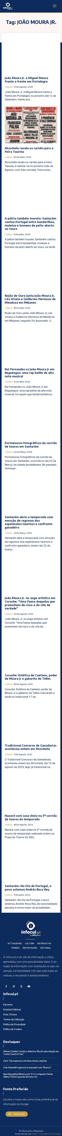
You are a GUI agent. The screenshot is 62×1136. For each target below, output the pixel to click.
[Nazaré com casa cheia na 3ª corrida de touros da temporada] (31, 792)
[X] (21, 987)
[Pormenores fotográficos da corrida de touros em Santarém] (31, 419)
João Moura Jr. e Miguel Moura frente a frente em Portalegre (26, 79)
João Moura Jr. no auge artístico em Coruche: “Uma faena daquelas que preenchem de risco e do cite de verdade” (30, 603)
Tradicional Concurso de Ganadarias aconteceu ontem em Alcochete (30, 747)
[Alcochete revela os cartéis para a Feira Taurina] (31, 124)
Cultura (8, 87)
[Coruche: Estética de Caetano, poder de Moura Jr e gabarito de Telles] (31, 651)
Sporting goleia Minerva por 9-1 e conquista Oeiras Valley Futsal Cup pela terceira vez (28, 1075)
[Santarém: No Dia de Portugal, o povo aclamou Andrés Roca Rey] (31, 862)
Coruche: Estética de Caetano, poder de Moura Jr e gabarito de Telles (31, 676)
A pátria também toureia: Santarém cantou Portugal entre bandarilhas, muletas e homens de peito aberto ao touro (30, 223)
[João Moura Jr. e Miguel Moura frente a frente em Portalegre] (31, 54)
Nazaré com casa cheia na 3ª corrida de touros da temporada (31, 817)
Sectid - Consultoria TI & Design (46, 1133)
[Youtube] (29, 987)
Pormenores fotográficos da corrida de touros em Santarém (31, 444)
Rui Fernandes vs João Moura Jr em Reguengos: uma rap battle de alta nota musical (29, 372)
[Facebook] (6, 987)
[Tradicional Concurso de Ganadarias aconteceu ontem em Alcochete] (31, 722)
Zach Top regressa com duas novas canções (25, 1060)
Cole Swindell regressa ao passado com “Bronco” (27, 1067)
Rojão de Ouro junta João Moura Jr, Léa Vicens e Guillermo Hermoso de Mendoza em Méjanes (30, 299)
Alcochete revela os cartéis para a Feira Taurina (29, 149)
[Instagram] (14, 987)
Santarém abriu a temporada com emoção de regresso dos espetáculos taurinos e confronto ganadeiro (29, 522)
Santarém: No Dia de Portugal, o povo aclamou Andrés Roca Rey (28, 887)
